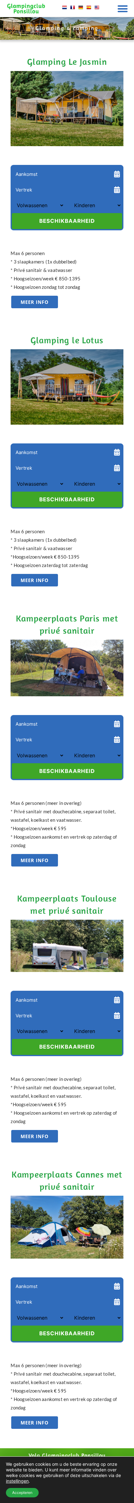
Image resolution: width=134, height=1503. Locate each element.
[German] (81, 10)
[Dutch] (64, 10)
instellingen (17, 1481)
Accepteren (22, 1492)
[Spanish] (89, 10)
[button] (123, 8)
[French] (73, 10)
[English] (97, 10)
